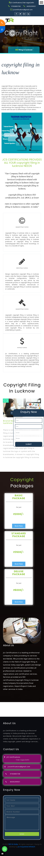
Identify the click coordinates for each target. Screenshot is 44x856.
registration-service (7, 703)
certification (13, 710)
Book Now (19, 526)
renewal (13, 708)
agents (38, 706)
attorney (32, 706)
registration (4, 708)
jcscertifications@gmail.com (23, 10)
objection (13, 706)
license (28, 708)
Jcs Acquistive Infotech (26, 847)
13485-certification (21, 715)
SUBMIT (29, 444)
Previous (2, 41)
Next (41, 41)
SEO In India (13, 844)
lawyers (21, 706)
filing (26, 706)
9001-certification (34, 710)
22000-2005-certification (28, 713)
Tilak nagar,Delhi (22, 760)
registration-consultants (25, 703)
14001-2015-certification (9, 713)
